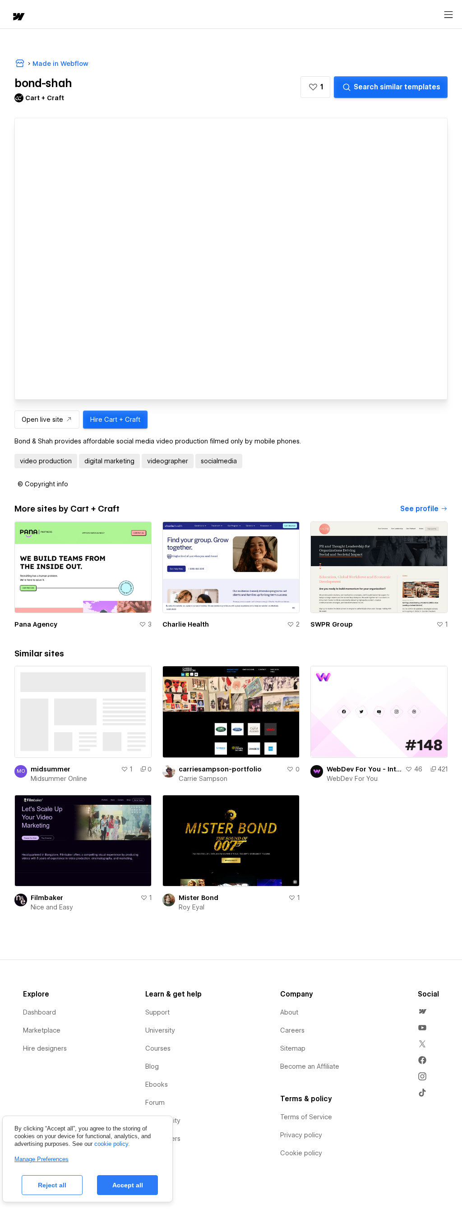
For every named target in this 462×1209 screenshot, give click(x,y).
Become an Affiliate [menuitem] (309, 1066)
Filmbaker (47, 897)
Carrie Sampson (203, 778)
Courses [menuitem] (158, 1048)
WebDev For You (352, 778)
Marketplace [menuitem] (41, 1030)
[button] (315, 87)
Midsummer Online (59, 778)
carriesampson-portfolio (220, 769)
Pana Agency (35, 624)
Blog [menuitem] (152, 1066)
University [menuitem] (160, 1030)
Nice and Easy (52, 907)
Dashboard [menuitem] (39, 1012)
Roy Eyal (191, 907)
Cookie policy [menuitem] (301, 1153)
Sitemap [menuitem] (292, 1048)
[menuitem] (422, 1011)
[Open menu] (448, 15)
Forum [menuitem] (155, 1102)
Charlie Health (185, 624)
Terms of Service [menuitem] (306, 1117)
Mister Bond (198, 897)
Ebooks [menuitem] (156, 1084)
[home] (18, 17)
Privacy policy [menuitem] (301, 1135)
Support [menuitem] (157, 1012)
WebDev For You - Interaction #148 (364, 769)
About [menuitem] (289, 1012)
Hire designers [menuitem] (45, 1048)
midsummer (50, 769)
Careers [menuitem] (292, 1030)
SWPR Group (331, 624)
